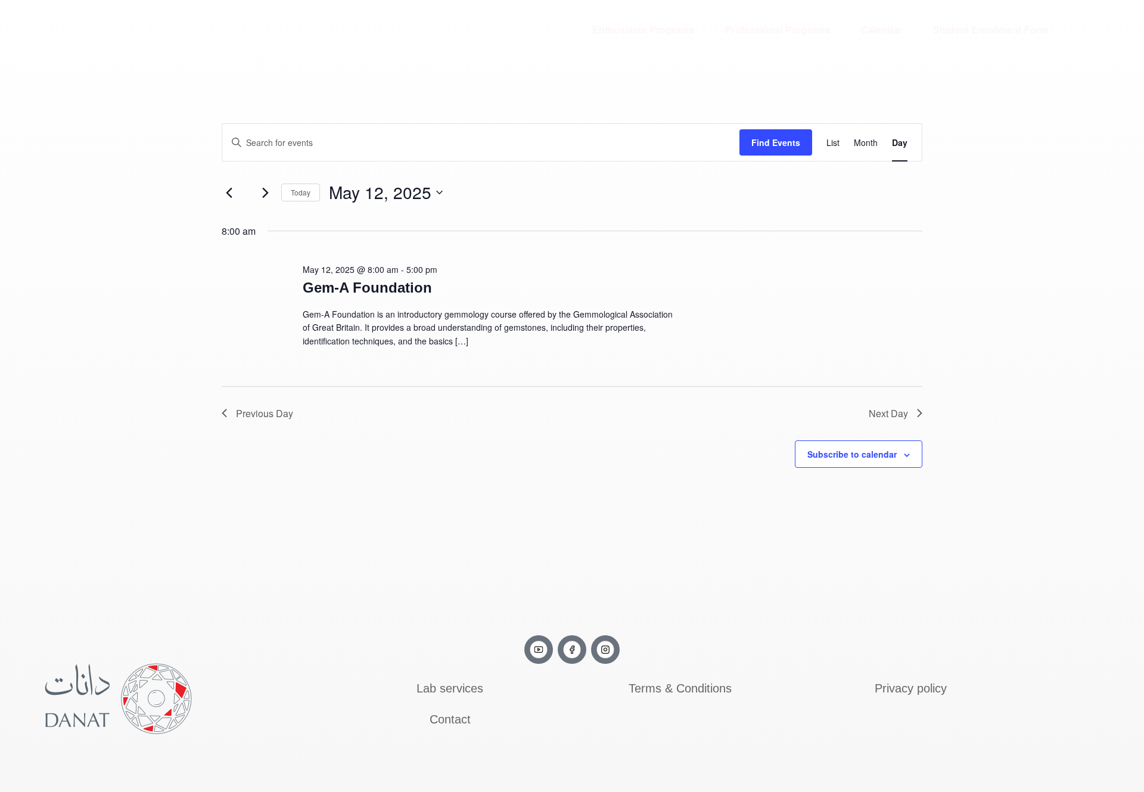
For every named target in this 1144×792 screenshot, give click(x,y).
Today (300, 192)
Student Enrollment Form (990, 30)
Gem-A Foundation (367, 287)
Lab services (449, 688)
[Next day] (265, 192)
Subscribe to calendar (852, 454)
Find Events (775, 142)
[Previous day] (229, 192)
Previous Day (264, 413)
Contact (450, 719)
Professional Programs (777, 30)
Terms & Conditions (680, 688)
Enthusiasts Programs (643, 30)
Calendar (881, 30)
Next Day (888, 413)
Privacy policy (911, 688)
